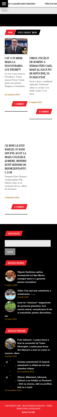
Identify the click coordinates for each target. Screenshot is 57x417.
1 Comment (19, 103)
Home (10, 32)
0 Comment (44, 111)
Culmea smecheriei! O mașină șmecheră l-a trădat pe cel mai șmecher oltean (33, 365)
